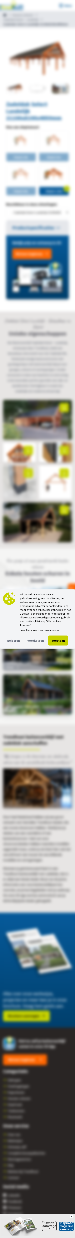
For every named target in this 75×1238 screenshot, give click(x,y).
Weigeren (13, 640)
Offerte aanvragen (49, 1226)
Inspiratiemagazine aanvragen (66, 1226)
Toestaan (58, 640)
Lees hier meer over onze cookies (39, 630)
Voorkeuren (35, 640)
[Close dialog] (71, 1216)
